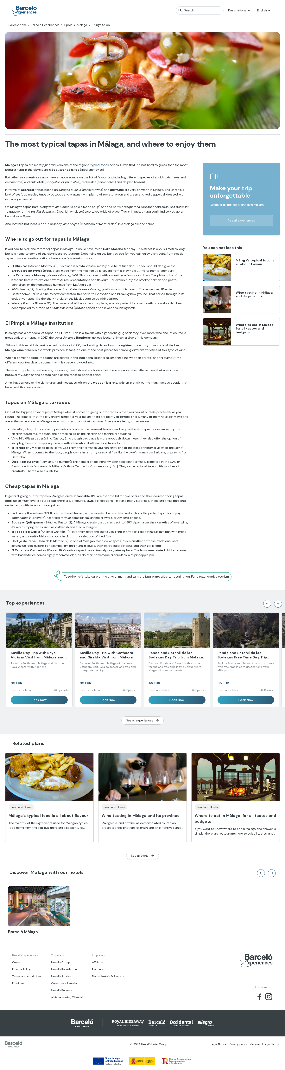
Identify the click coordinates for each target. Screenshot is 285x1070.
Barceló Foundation (64, 969)
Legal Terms (271, 1044)
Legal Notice (218, 1044)
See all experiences (241, 220)
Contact (18, 962)
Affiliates (98, 962)
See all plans (139, 856)
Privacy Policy (21, 969)
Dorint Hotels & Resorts (108, 976)
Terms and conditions (26, 976)
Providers (18, 983)
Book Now (39, 700)
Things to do (101, 25)
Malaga (82, 25)
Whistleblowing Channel (67, 997)
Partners (97, 969)
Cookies (255, 1044)
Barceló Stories (61, 976)
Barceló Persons (61, 990)
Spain (68, 25)
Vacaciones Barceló (64, 983)
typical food (99, 165)
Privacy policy (238, 1044)
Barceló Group (60, 962)
